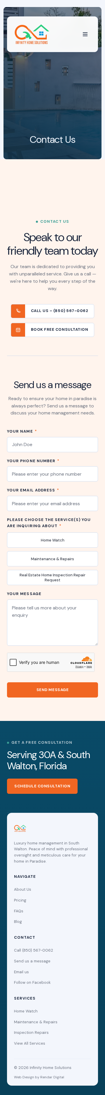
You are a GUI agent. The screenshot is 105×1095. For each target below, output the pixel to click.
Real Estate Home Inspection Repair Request (52, 577)
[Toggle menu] (85, 34)
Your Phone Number (33, 460)
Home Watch (52, 540)
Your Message (24, 593)
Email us (21, 971)
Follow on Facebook (32, 982)
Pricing (20, 900)
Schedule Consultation (42, 786)
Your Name (22, 431)
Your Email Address (33, 490)
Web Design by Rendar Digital (39, 1077)
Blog (18, 921)
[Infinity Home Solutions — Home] (31, 34)
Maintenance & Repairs (52, 558)
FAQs (18, 911)
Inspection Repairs (31, 1032)
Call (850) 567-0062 (33, 950)
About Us (22, 889)
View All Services (29, 1043)
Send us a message (32, 961)
